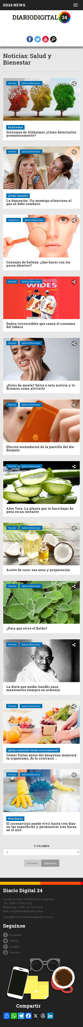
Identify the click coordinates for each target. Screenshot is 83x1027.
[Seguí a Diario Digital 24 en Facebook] (30, 39)
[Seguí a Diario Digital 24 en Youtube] (45, 39)
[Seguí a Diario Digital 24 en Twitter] (37, 39)
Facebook (15, 935)
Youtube (14, 952)
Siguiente (50, 863)
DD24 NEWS (14, 5)
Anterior (32, 863)
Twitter (14, 940)
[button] (53, 39)
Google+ (14, 946)
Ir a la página (41, 845)
